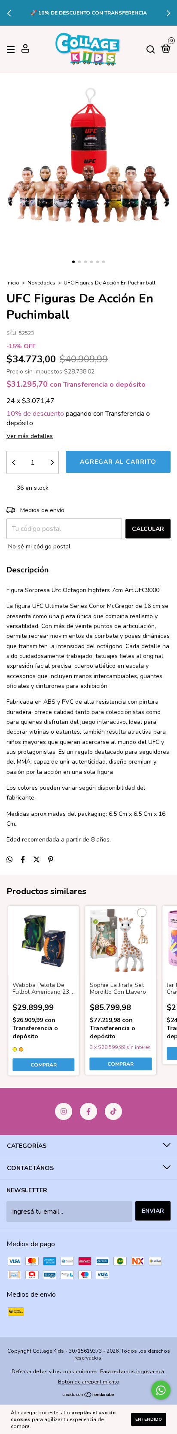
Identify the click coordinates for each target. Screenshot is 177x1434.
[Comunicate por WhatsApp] (161, 1390)
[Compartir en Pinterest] (50, 860)
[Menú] (12, 49)
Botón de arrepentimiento (88, 1381)
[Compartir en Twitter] (36, 860)
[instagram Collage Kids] (63, 1111)
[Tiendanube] (89, 1395)
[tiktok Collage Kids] (113, 1111)
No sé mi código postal (39, 546)
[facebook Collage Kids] (88, 1111)
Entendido (148, 1419)
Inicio (12, 282)
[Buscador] (150, 49)
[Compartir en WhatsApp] (9, 860)
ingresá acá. (150, 1371)
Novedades (41, 282)
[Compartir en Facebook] (23, 860)
